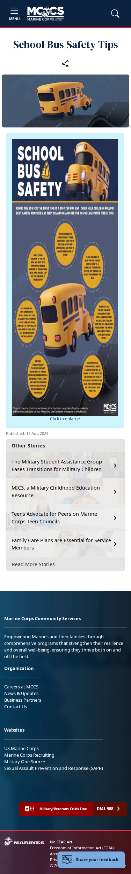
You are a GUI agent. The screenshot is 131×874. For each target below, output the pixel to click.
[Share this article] (65, 63)
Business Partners (22, 700)
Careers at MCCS (21, 687)
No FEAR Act (61, 841)
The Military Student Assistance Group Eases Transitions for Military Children (57, 465)
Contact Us (15, 706)
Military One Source (24, 761)
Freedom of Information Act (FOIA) (82, 847)
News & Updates (21, 693)
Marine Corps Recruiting (29, 755)
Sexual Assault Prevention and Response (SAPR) (53, 768)
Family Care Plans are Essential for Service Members (61, 544)
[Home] (45, 13)
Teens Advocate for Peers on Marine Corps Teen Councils (54, 517)
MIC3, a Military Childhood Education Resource (56, 491)
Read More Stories (33, 564)
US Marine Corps (21, 748)
